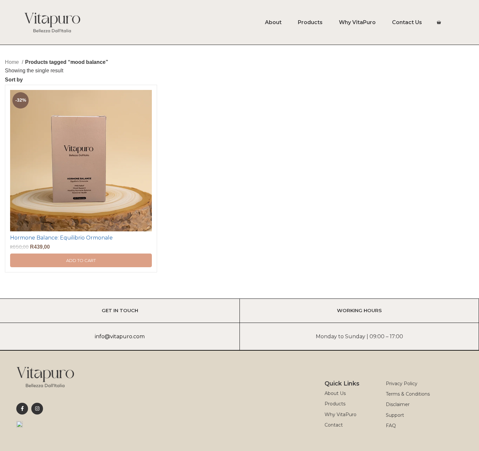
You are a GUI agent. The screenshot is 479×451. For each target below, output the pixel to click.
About (273, 22)
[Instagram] (37, 409)
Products (310, 22)
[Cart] (438, 22)
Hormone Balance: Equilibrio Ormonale (61, 238)
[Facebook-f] (22, 409)
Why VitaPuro (357, 22)
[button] (81, 260)
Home (12, 62)
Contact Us (407, 22)
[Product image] (81, 160)
